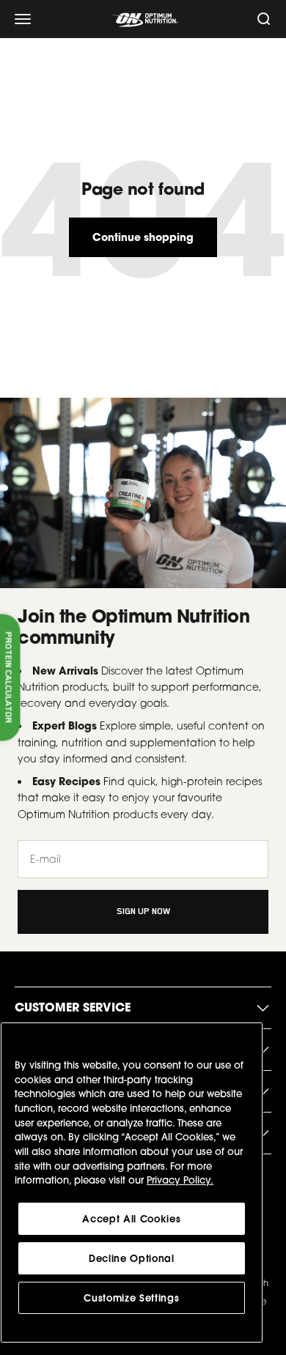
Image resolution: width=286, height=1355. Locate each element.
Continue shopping (143, 237)
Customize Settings (131, 1297)
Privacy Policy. (180, 1180)
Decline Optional (132, 1258)
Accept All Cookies (131, 1218)
